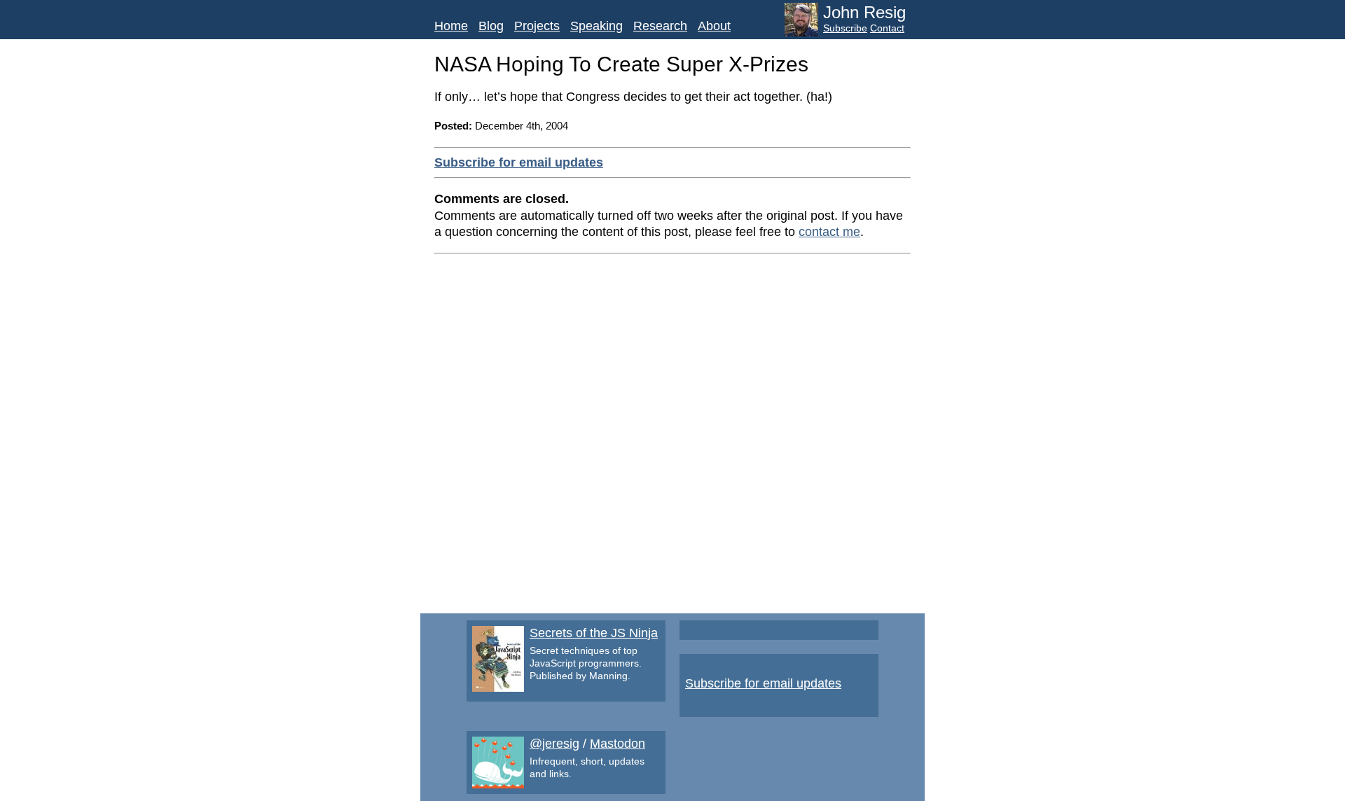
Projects (537, 26)
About (714, 26)
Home (451, 26)
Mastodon (617, 744)
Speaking (596, 26)
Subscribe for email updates (518, 162)
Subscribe (845, 28)
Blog (491, 26)
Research (660, 26)
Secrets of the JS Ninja (594, 633)
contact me (829, 232)
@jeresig (554, 744)
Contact (887, 28)
